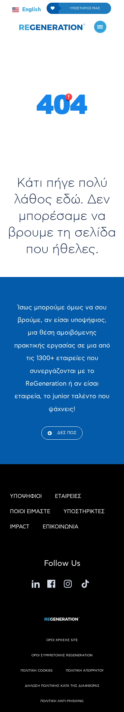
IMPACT (19, 526)
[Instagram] (69, 584)
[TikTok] (85, 584)
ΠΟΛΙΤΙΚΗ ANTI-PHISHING (62, 701)
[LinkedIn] (36, 584)
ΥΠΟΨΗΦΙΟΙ (26, 496)
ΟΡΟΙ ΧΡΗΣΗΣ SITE (62, 640)
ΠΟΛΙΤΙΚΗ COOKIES (37, 670)
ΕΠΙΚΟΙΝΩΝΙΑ (60, 526)
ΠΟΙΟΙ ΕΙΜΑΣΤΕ (30, 511)
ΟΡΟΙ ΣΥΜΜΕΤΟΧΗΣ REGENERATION (62, 655)
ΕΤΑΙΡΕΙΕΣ (68, 496)
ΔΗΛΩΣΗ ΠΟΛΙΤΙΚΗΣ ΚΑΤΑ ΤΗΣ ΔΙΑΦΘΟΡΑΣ (62, 685)
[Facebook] (52, 584)
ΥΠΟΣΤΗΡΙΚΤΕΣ (84, 511)
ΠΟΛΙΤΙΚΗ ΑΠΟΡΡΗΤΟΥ (85, 670)
